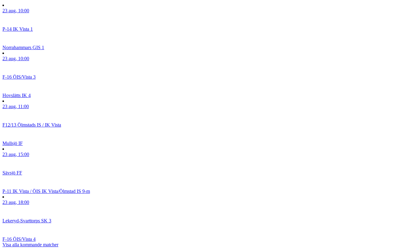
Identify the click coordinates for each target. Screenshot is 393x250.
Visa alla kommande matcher (30, 244)
